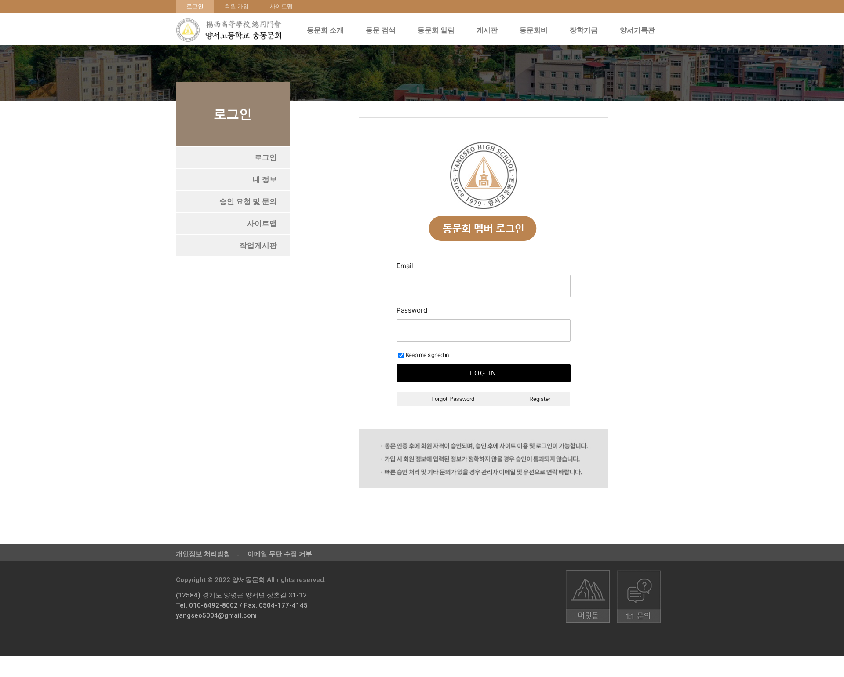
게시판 (487, 30)
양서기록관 (637, 30)
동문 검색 (381, 30)
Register (539, 399)
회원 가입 (237, 6)
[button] (265, 157)
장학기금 (584, 30)
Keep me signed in (427, 354)
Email (405, 266)
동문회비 (534, 30)
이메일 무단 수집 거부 (279, 554)
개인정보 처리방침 (203, 554)
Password (412, 310)
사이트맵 (281, 6)
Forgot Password (452, 399)
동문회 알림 (436, 30)
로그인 (195, 6)
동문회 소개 (325, 30)
